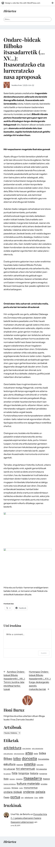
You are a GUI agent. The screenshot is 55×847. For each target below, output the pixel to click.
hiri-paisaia (7, 774)
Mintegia (15, 788)
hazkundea (40, 765)
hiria (14, 773)
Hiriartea (10, 11)
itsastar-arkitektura (10, 784)
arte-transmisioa (19, 753)
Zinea (36, 797)
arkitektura (12, 747)
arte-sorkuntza (8, 753)
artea (29, 753)
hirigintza (23, 773)
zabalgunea (29, 797)
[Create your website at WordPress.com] (27, 3)
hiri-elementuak (25, 768)
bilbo (17, 759)
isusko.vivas (17, 85)
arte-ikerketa (26, 748)
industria (19, 779)
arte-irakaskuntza (37, 748)
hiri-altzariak (9, 769)
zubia (41, 797)
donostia (29, 758)
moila (21, 788)
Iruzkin (44, 653)
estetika (30, 764)
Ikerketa (12, 779)
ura (22, 797)
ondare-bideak (13, 792)
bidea (42, 753)
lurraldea (44, 784)
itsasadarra (33, 778)
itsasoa (46, 778)
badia (36, 753)
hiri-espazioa (41, 769)
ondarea (29, 792)
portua (15, 797)
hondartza (43, 774)
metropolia (7, 788)
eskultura (9, 764)
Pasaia (6, 797)
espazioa (19, 765)
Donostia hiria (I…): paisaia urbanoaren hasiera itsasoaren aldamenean (29, 818)
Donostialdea (43, 759)
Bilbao (8, 759)
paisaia (40, 792)
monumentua (30, 787)
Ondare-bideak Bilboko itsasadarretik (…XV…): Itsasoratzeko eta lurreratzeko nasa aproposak (24, 58)
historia (34, 773)
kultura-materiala (28, 783)
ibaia (6, 778)
